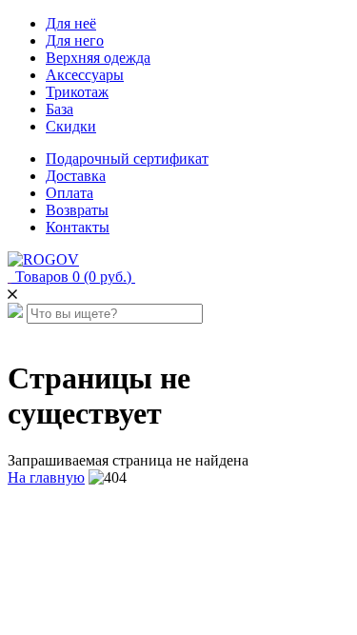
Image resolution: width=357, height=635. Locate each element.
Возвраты (77, 210)
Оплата (69, 193)
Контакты (77, 227)
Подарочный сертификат (127, 158)
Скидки (71, 126)
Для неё (71, 23)
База (59, 109)
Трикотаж (77, 92)
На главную (46, 477)
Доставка (76, 176)
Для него (75, 40)
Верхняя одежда (98, 58)
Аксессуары (85, 75)
